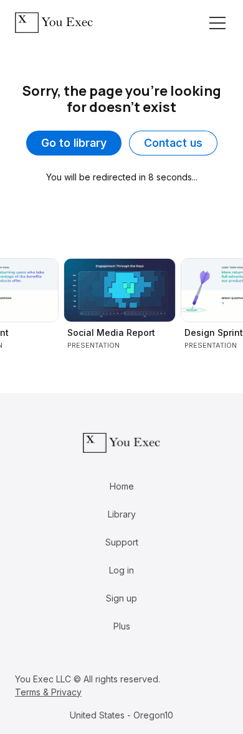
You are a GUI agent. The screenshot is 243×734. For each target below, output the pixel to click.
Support (121, 542)
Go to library (74, 142)
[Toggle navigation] (217, 23)
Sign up (121, 598)
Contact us (173, 142)
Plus (121, 626)
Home (122, 486)
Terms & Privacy (48, 692)
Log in (121, 570)
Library (122, 514)
